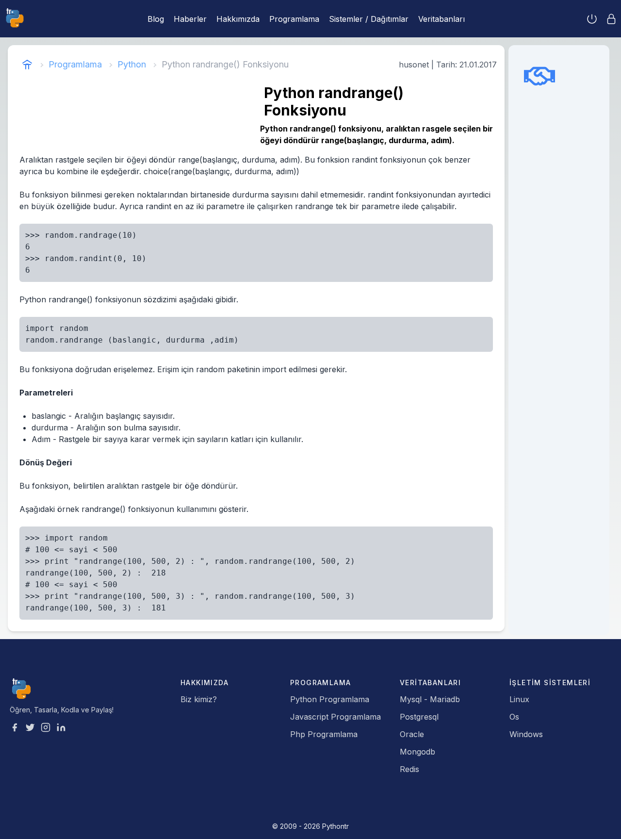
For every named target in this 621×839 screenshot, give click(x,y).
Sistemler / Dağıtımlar (369, 19)
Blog (155, 19)
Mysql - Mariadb (430, 699)
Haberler (190, 19)
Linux (519, 699)
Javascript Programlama (335, 717)
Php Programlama (324, 734)
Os (514, 717)
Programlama (294, 19)
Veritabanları (441, 19)
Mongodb (417, 752)
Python (131, 64)
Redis (409, 769)
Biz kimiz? (198, 699)
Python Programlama (329, 699)
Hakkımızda (238, 19)
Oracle (412, 734)
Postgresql (419, 717)
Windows (526, 734)
